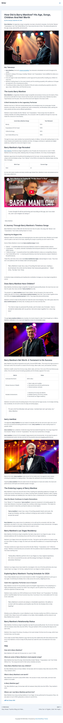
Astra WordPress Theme (41, 718)
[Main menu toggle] (59, 3)
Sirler (4, 3)
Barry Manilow (8, 151)
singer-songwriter (24, 70)
